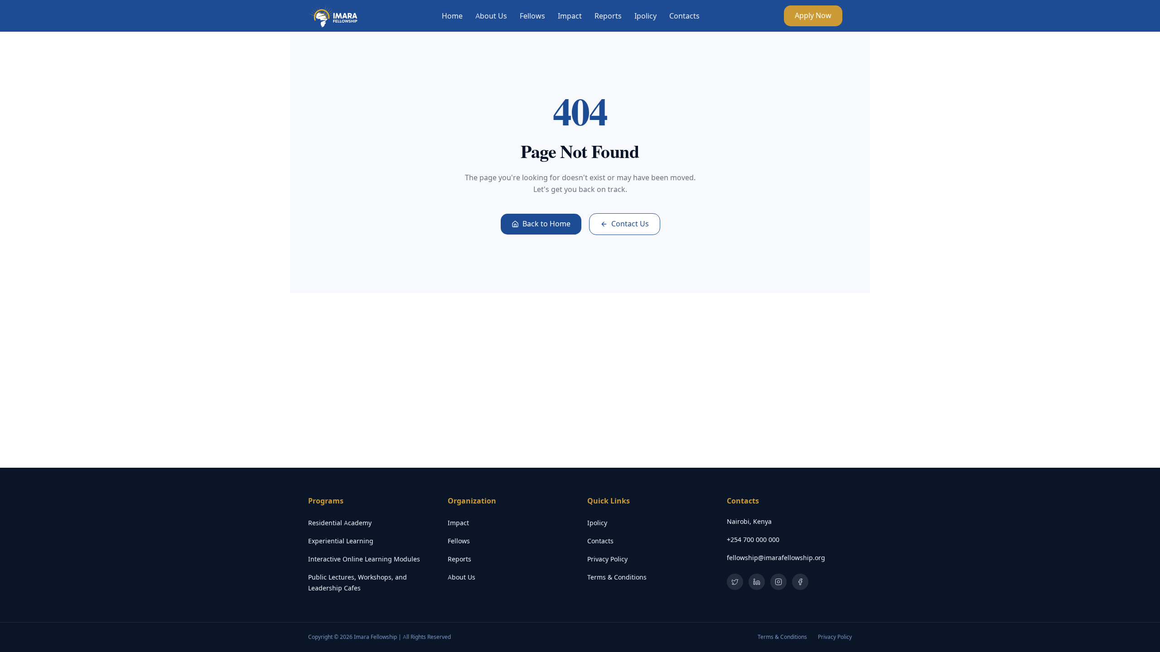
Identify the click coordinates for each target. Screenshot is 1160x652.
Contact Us (630, 224)
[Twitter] (735, 582)
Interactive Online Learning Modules (364, 559)
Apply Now (813, 15)
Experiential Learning (340, 541)
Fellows (532, 15)
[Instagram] (778, 582)
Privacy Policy (607, 559)
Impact (570, 15)
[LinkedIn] (757, 582)
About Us (491, 15)
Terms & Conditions (617, 577)
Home (452, 15)
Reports (608, 15)
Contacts (684, 15)
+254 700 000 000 (753, 540)
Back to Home (546, 224)
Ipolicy (645, 15)
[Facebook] (800, 582)
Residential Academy (340, 523)
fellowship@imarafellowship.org (776, 558)
